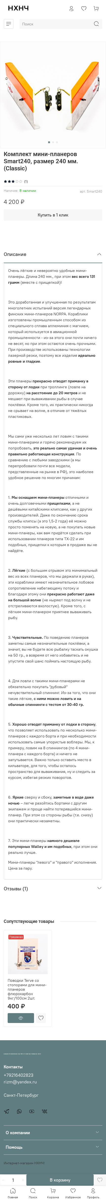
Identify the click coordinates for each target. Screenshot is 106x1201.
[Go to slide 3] (57, 142)
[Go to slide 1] (49, 142)
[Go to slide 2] (53, 142)
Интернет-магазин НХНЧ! (24, 1163)
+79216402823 (18, 1075)
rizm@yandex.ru (20, 1082)
